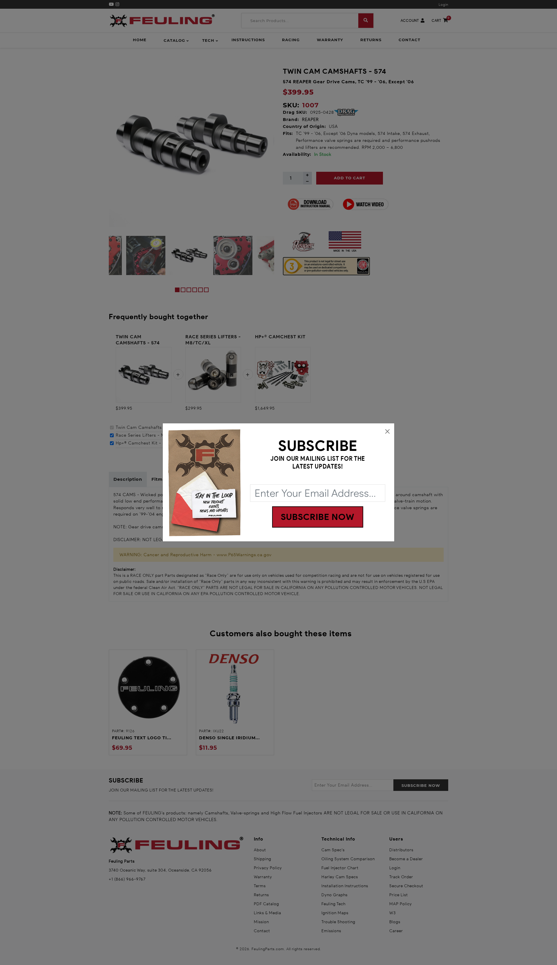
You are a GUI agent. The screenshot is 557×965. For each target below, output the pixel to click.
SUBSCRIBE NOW (318, 517)
